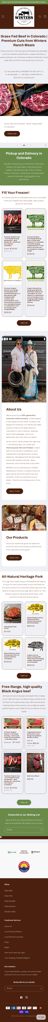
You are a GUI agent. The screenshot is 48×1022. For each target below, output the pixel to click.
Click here (28, 176)
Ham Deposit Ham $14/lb (10, 627)
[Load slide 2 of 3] (24, 145)
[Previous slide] (17, 145)
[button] (2, 16)
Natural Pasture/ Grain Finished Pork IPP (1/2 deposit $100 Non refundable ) (12, 656)
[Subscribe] (40, 830)
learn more (15, 491)
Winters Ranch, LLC (21, 1016)
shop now (14, 558)
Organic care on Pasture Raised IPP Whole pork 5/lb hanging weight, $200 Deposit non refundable (35, 658)
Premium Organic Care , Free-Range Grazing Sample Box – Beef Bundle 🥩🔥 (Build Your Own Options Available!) (12, 241)
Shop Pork (8, 896)
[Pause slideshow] (45, 145)
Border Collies (10, 912)
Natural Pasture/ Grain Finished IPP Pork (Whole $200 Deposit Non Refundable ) (35, 620)
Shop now (12, 134)
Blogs (6, 947)
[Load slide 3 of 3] (26, 145)
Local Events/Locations (13, 937)
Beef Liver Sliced (33, 776)
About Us (8, 926)
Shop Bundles (9, 901)
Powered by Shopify (31, 1016)
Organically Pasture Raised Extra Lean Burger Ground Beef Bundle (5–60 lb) (34, 734)
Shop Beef (8, 891)
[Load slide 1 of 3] (21, 145)
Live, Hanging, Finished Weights (17, 958)
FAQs (6, 942)
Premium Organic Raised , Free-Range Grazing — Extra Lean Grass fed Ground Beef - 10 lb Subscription (12, 735)
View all (24, 323)
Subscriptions (9, 906)
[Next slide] (30, 145)
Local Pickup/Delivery (13, 932)
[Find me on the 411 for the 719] (1, 837)
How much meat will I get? (14, 953)
